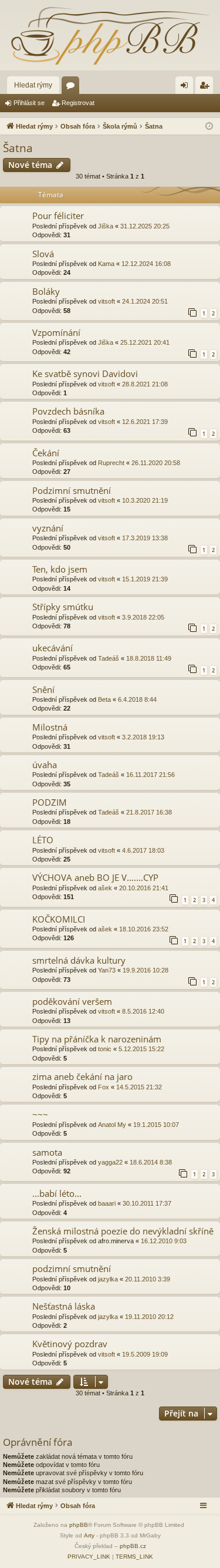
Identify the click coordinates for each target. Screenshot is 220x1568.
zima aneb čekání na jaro (82, 1076)
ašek (105, 887)
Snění (43, 689)
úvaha (44, 764)
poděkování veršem (72, 1001)
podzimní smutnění (71, 1268)
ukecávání (52, 648)
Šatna (18, 148)
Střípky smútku (62, 607)
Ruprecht (111, 462)
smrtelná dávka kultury (79, 960)
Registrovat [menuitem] (206, 87)
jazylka (108, 1279)
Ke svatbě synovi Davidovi (85, 373)
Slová (43, 254)
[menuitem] (88, 1557)
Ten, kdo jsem (59, 569)
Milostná (49, 727)
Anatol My (112, 1124)
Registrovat (78, 102)
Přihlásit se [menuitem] (186, 87)
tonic (104, 1048)
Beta (104, 699)
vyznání (47, 528)
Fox (103, 1087)
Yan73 (107, 970)
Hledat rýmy (33, 85)
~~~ (40, 1114)
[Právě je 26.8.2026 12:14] (209, 126)
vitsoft (106, 301)
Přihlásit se (29, 102)
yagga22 (110, 1162)
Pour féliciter (58, 215)
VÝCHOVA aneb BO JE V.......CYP (95, 877)
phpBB (78, 1525)
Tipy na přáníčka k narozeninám (96, 1039)
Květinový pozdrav (69, 1344)
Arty (89, 1535)
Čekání (45, 453)
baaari (107, 1203)
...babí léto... (57, 1193)
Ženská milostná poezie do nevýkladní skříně (123, 1231)
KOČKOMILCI (58, 919)
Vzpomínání (56, 332)
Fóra (72, 87)
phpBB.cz (133, 1546)
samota (47, 1152)
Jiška (105, 226)
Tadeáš (108, 658)
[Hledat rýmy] (110, 35)
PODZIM (49, 802)
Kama (106, 263)
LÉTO (42, 840)
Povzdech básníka (68, 411)
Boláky (46, 291)
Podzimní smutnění (71, 490)
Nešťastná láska (63, 1306)
